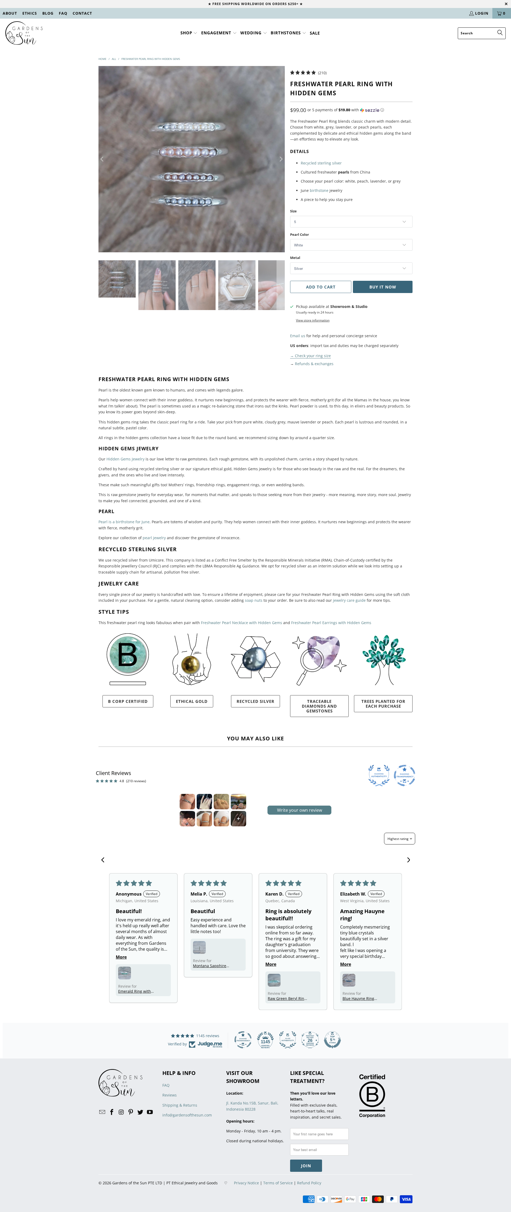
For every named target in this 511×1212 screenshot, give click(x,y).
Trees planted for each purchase (383, 704)
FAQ (63, 13)
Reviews (169, 1095)
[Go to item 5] (187, 818)
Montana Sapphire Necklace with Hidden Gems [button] (212, 965)
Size (293, 211)
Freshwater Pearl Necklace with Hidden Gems (241, 622)
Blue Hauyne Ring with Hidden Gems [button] (359, 998)
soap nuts (253, 600)
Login (481, 13)
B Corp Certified (128, 701)
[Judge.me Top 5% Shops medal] (332, 1039)
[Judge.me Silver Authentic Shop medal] (287, 1039)
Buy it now (382, 287)
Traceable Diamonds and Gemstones (319, 706)
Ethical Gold (192, 701)
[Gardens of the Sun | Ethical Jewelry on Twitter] (141, 1112)
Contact (82, 13)
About (10, 13)
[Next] (281, 159)
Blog (47, 13)
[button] (189, 33)
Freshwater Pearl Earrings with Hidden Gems (331, 622)
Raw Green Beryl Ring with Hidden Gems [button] (287, 998)
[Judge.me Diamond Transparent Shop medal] (243, 1039)
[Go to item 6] (204, 818)
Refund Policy (309, 1182)
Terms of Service (278, 1182)
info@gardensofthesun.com (187, 1115)
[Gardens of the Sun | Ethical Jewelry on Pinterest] (131, 1112)
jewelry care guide (349, 600)
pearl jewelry (154, 537)
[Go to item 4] (238, 801)
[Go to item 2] (204, 801)
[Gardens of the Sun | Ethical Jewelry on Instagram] (121, 1112)
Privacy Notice (246, 1182)
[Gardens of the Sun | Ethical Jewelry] (24, 33)
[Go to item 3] (221, 801)
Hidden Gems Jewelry (125, 458)
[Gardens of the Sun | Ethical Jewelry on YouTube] (150, 1112)
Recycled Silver (255, 701)
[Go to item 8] (238, 818)
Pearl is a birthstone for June (124, 521)
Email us (297, 335)
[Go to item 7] (221, 818)
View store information (312, 320)
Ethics (29, 13)
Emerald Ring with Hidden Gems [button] (134, 991)
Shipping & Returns (179, 1105)
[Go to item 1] (187, 801)
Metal (295, 257)
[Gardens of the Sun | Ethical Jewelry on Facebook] (112, 1112)
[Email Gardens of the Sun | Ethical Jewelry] (102, 1112)
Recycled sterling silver (321, 163)
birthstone (319, 190)
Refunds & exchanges (314, 363)
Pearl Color (299, 234)
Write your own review (299, 810)
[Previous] (102, 159)
